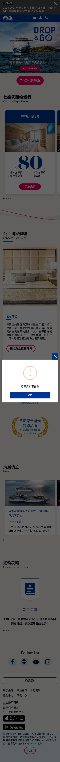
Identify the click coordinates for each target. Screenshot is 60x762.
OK (30, 395)
